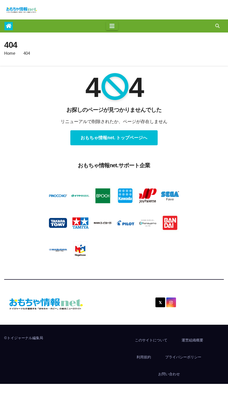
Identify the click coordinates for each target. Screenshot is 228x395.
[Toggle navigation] (112, 26)
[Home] (8, 26)
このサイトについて (151, 340)
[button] (217, 26)
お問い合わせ (169, 374)
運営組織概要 (192, 340)
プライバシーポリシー (183, 357)
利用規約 (144, 357)
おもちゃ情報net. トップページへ (114, 137)
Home (9, 53)
